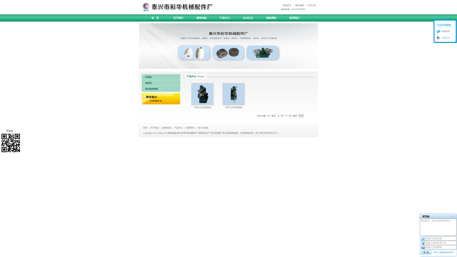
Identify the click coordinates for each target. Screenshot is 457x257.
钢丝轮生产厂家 (206, 133)
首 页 (155, 18)
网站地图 (299, 5)
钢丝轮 (148, 83)
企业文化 (248, 18)
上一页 (280, 116)
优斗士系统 (203, 128)
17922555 (445, 38)
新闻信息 (202, 18)
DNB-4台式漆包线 (202, 107)
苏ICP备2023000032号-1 (266, 133)
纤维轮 (148, 77)
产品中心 (225, 18)
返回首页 (287, 5)
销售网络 (271, 18)
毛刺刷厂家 (219, 133)
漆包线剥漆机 (151, 89)
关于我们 (178, 18)
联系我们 (294, 18)
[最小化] (453, 216)
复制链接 (172, 133)
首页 (273, 116)
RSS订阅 (312, 5)
